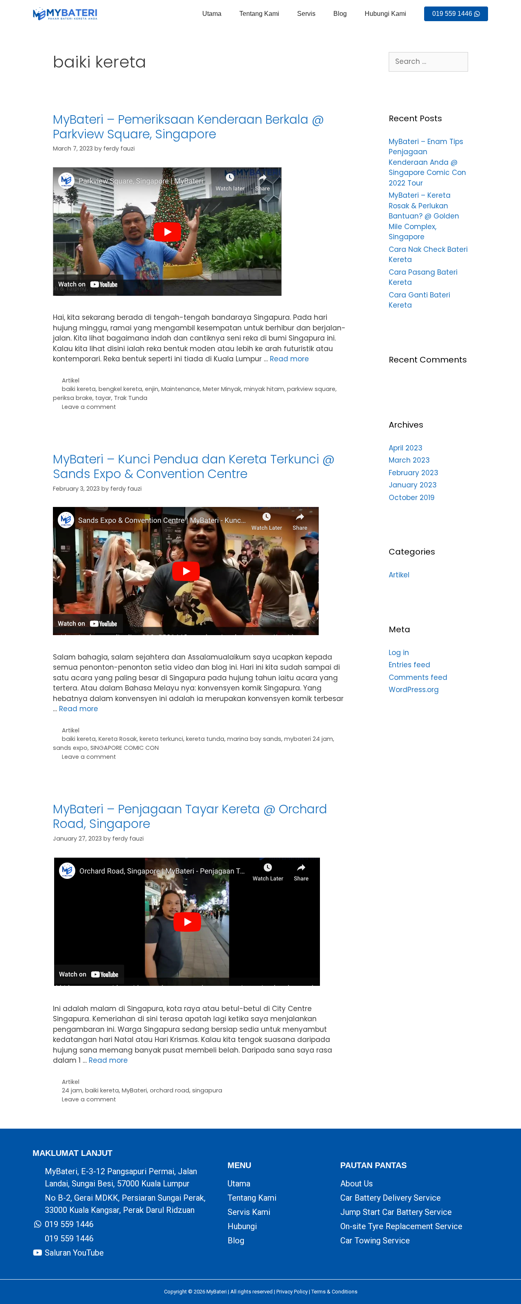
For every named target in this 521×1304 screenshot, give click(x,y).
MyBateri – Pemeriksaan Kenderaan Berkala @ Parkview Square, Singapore (188, 127)
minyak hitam (264, 389)
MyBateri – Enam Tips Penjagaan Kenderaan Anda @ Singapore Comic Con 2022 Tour (427, 162)
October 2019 (412, 497)
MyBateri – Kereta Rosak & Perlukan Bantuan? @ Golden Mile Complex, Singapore (424, 216)
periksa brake (72, 398)
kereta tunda (205, 739)
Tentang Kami (259, 13)
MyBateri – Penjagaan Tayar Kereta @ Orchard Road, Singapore (190, 816)
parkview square (311, 389)
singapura (207, 1090)
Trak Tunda (130, 398)
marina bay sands (254, 739)
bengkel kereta (120, 389)
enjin (151, 389)
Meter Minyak (222, 389)
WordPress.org (414, 690)
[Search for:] (428, 61)
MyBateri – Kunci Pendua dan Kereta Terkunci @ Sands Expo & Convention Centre (194, 466)
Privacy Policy (292, 1292)
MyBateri (134, 1090)
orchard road (169, 1090)
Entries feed (409, 665)
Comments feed (418, 677)
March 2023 (409, 460)
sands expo (70, 748)
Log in (399, 652)
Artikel (70, 380)
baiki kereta (79, 389)
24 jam (72, 1090)
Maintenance (180, 389)
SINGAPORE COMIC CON (124, 748)
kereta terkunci (161, 739)
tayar (103, 398)
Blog (340, 13)
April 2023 (405, 448)
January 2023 (413, 485)
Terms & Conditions (334, 1292)
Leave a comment (89, 407)
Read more (289, 359)
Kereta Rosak (118, 739)
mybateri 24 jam (308, 739)
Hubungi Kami (385, 13)
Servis (306, 13)
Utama (211, 13)
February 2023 (413, 473)
